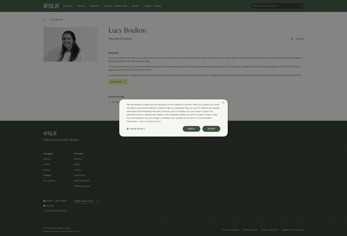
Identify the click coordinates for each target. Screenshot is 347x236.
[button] (136, 128)
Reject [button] (191, 128)
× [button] (223, 103)
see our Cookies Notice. (150, 121)
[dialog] (173, 118)
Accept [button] (211, 128)
